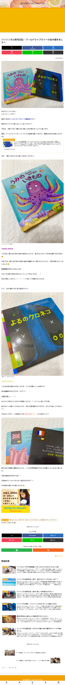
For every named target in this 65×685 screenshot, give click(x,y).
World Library (14, 520)
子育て (4, 522)
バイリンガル (30, 520)
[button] (53, 52)
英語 (15, 522)
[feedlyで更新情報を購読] (16, 550)
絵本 (10, 522)
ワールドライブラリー (52, 520)
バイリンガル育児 (40, 520)
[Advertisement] (32, 20)
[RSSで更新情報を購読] (48, 550)
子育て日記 (5, 520)
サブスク (23, 520)
